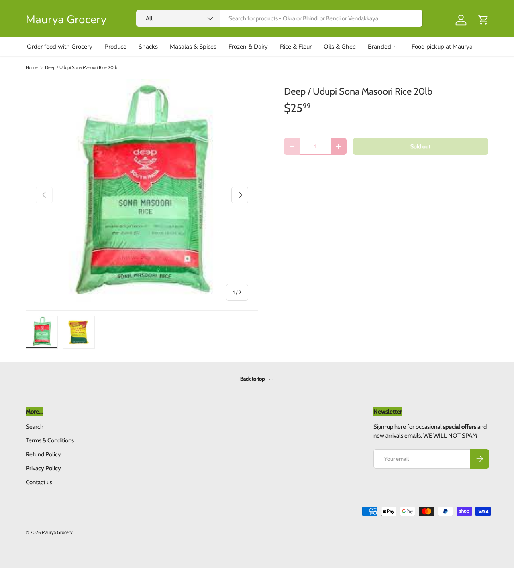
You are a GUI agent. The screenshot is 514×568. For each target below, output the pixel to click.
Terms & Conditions (50, 440)
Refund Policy (43, 454)
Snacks (148, 47)
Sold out (420, 146)
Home (32, 67)
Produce (115, 47)
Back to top (253, 378)
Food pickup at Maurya (442, 47)
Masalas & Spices (193, 47)
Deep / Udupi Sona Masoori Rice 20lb (81, 67)
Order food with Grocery (59, 47)
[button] (483, 20)
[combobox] (279, 18)
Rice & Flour (296, 47)
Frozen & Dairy (248, 47)
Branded (379, 47)
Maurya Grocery (57, 532)
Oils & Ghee (340, 47)
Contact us (39, 482)
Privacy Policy (43, 468)
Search (34, 426)
